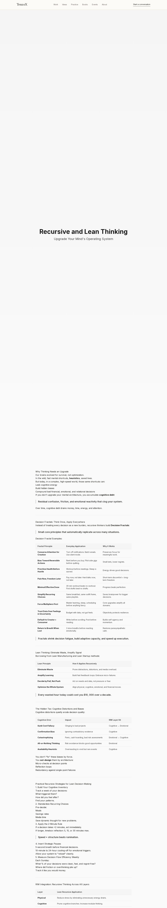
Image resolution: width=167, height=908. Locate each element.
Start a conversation (141, 4)
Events (95, 4)
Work (55, 4)
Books (85, 4)
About (104, 4)
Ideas (64, 4)
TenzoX (22, 4)
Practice (74, 4)
